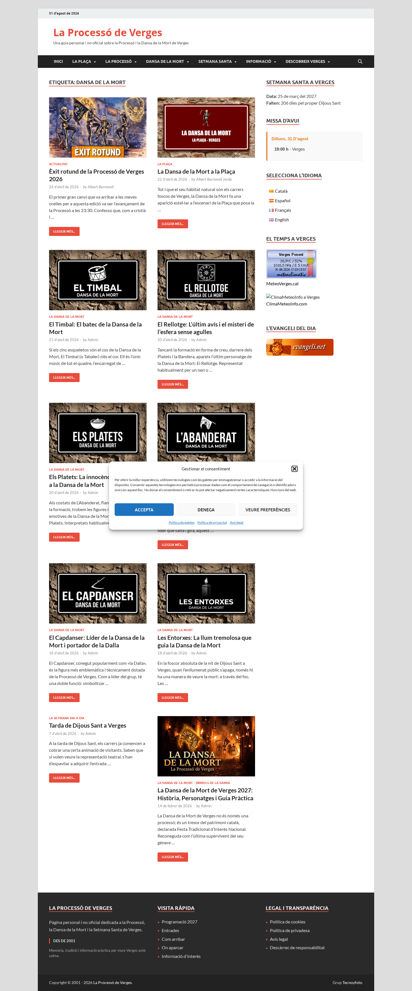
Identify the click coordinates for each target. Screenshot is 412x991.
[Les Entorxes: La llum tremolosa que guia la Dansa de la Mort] (206, 593)
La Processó (118, 61)
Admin (93, 339)
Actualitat (58, 164)
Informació (258, 61)
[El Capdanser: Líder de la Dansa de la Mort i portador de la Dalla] (98, 593)
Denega (206, 509)
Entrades (170, 930)
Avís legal (236, 522)
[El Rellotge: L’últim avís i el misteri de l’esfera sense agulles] (206, 280)
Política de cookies (287, 921)
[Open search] (360, 61)
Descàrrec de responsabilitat (297, 947)
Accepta (144, 509)
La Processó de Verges (107, 32)
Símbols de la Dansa (213, 783)
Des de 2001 (64, 941)
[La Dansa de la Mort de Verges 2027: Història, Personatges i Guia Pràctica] (206, 746)
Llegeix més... (62, 230)
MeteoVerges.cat (282, 283)
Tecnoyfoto (352, 982)
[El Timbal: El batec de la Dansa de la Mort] (98, 280)
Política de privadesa (290, 930)
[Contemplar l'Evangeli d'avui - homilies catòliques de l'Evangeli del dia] (300, 354)
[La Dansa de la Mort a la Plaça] (206, 127)
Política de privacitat (212, 522)
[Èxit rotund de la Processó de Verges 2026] (98, 127)
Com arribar (173, 939)
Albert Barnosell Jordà (214, 179)
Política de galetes (182, 522)
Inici (58, 61)
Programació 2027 (179, 921)
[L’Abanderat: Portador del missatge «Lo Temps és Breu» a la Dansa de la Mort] (206, 433)
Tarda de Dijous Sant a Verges (87, 725)
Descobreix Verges (305, 61)
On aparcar (172, 947)
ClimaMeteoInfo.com (286, 303)
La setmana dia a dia (66, 718)
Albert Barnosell (101, 187)
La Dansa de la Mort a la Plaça (196, 171)
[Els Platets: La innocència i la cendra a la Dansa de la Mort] (98, 433)
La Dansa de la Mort (66, 317)
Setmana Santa (215, 61)
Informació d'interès (181, 956)
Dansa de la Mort (165, 61)
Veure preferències (268, 509)
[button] (294, 469)
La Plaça (81, 61)
